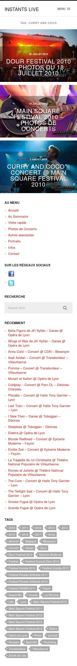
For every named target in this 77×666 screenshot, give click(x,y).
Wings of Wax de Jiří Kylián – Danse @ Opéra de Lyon (36, 343)
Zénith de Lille (17, 655)
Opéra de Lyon (18, 635)
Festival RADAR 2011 (22, 588)
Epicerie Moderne (50, 555)
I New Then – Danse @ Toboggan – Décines (34, 418)
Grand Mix (15, 595)
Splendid (31, 642)
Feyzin (46, 588)
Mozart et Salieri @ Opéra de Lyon (33, 378)
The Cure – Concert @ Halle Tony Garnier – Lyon (39, 482)
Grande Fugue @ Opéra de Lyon (31, 507)
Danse (29, 548)
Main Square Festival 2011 (25, 608)
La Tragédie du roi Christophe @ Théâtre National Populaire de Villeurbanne (38, 461)
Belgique (30, 541)
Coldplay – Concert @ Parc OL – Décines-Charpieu (39, 386)
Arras (51, 534)
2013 (51, 528)
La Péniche (52, 595)
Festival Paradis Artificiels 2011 (28, 575)
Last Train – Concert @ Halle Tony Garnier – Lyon (39, 407)
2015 (12, 534)
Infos (11, 247)
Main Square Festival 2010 (50, 602)
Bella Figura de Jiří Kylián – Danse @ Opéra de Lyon (35, 332)
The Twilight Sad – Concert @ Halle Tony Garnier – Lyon (38, 493)
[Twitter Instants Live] (11, 285)
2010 (12, 528)
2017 (38, 534)
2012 (38, 528)
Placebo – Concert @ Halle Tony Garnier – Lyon (39, 397)
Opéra (53, 629)
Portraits (14, 241)
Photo (37, 635)
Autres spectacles (21, 234)
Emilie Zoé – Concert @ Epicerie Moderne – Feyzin (39, 451)
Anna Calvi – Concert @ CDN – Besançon (38, 351)
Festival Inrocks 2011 (55, 568)
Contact (13, 253)
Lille (11, 602)
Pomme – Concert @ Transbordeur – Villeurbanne (35, 370)
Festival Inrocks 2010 (22, 568)
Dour (43, 548)
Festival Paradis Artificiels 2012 (28, 581)
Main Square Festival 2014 (25, 629)
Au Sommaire (18, 216)
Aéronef (14, 541)
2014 (65, 528)
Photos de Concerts (22, 228)
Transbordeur (17, 649)
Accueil (13, 210)
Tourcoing (50, 642)
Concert (14, 548)
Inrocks (33, 595)
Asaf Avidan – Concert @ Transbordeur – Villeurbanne (38, 359)
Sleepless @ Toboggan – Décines (32, 426)
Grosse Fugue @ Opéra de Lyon (31, 501)
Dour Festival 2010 (20, 555)
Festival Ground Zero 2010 (42, 561)
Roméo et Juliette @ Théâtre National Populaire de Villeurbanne (35, 472)
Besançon (49, 541)
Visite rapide (17, 222)
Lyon (23, 602)
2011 (25, 528)
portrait (52, 635)
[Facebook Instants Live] (11, 275)
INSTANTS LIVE (22, 9)
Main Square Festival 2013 (25, 622)
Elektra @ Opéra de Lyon (26, 432)
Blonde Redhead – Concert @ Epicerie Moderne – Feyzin (36, 440)
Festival (13, 561)
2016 (25, 534)
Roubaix (14, 642)
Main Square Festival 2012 (25, 615)
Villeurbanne (40, 649)
